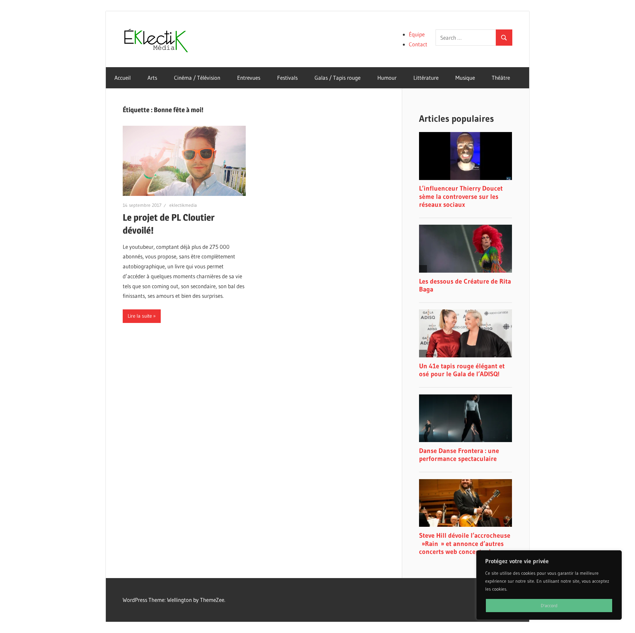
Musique (465, 77)
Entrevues (248, 77)
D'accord (549, 606)
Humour (387, 77)
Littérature (426, 77)
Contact (418, 44)
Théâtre (501, 77)
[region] (549, 585)
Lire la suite (140, 316)
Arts (152, 77)
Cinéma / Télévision (197, 77)
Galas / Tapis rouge (337, 77)
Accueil (122, 77)
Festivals (287, 77)
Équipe (417, 34)
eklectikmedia (183, 205)
